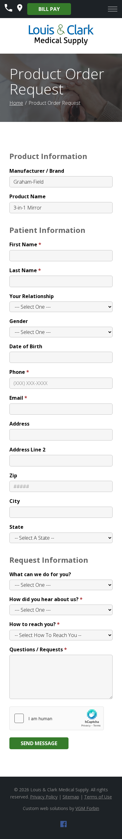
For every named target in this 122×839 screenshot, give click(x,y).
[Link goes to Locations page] (20, 9)
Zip (13, 475)
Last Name (23, 270)
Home (16, 102)
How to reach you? (32, 624)
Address (19, 423)
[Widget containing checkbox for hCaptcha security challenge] (56, 718)
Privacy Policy (44, 797)
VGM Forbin (87, 808)
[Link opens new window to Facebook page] (63, 825)
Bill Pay (49, 9)
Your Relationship (31, 296)
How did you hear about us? (44, 599)
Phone (17, 372)
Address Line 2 (27, 449)
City (14, 501)
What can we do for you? (40, 574)
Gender (18, 321)
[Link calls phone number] (8, 9)
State (16, 526)
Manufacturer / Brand (36, 170)
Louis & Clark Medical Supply (59, 790)
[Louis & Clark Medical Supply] (61, 44)
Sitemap (71, 797)
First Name (23, 244)
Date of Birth (25, 346)
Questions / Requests (36, 649)
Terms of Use (98, 797)
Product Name (27, 196)
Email (16, 397)
